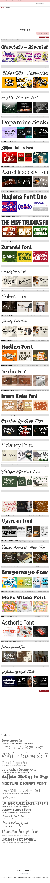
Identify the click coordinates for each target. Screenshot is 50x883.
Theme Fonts (46, 241)
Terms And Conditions (30, 877)
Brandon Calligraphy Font (12, 740)
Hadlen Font (3, 340)
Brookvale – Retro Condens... (19, 839)
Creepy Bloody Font (16, 810)
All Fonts (39, 877)
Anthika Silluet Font (5, 666)
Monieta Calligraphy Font (15, 823)
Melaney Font (4, 439)
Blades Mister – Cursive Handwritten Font (9, 65)
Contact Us (4, 877)
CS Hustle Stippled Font (14, 763)
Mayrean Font (4, 515)
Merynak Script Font (13, 816)
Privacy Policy (21, 877)
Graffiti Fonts (40, 415)
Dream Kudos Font (5, 390)
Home (2, 7)
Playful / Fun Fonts (45, 390)
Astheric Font (4, 616)
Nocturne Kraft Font (24, 784)
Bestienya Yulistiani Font (6, 641)
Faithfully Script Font (5, 315)
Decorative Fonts (29, 166)
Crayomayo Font (4, 566)
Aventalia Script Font (5, 490)
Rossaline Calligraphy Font (25, 755)
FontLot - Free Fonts (25, 870)
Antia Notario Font (25, 776)
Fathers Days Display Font (25, 804)
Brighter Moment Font (5, 91)
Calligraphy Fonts (39, 340)
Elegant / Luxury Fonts (38, 116)
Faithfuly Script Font (13, 272)
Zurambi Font (4, 241)
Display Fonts (38, 41)
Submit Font (45, 877)
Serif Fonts (46, 616)
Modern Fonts (46, 116)
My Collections (21, 0)
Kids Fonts (47, 216)
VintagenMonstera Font (5, 464)
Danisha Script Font (20, 831)
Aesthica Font (4, 365)
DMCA (15, 877)
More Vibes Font (4, 591)
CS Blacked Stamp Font (19, 770)
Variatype (19, 39)
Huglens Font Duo (4, 191)
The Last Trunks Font (5, 216)
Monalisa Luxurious (8, 797)
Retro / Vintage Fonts (44, 466)
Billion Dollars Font (5, 141)
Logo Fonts (46, 67)
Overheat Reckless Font (6, 415)
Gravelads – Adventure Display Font (8, 39)
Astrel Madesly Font (5, 166)
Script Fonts (46, 191)
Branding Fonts (32, 41)
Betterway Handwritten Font (22, 747)
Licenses (10, 877)
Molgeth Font (3, 290)
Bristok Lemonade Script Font (7, 540)
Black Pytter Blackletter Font (21, 790)
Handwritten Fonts (45, 41)
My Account (13, 0)
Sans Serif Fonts (45, 515)
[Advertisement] (25, 18)
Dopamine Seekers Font (6, 116)
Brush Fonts (38, 91)
